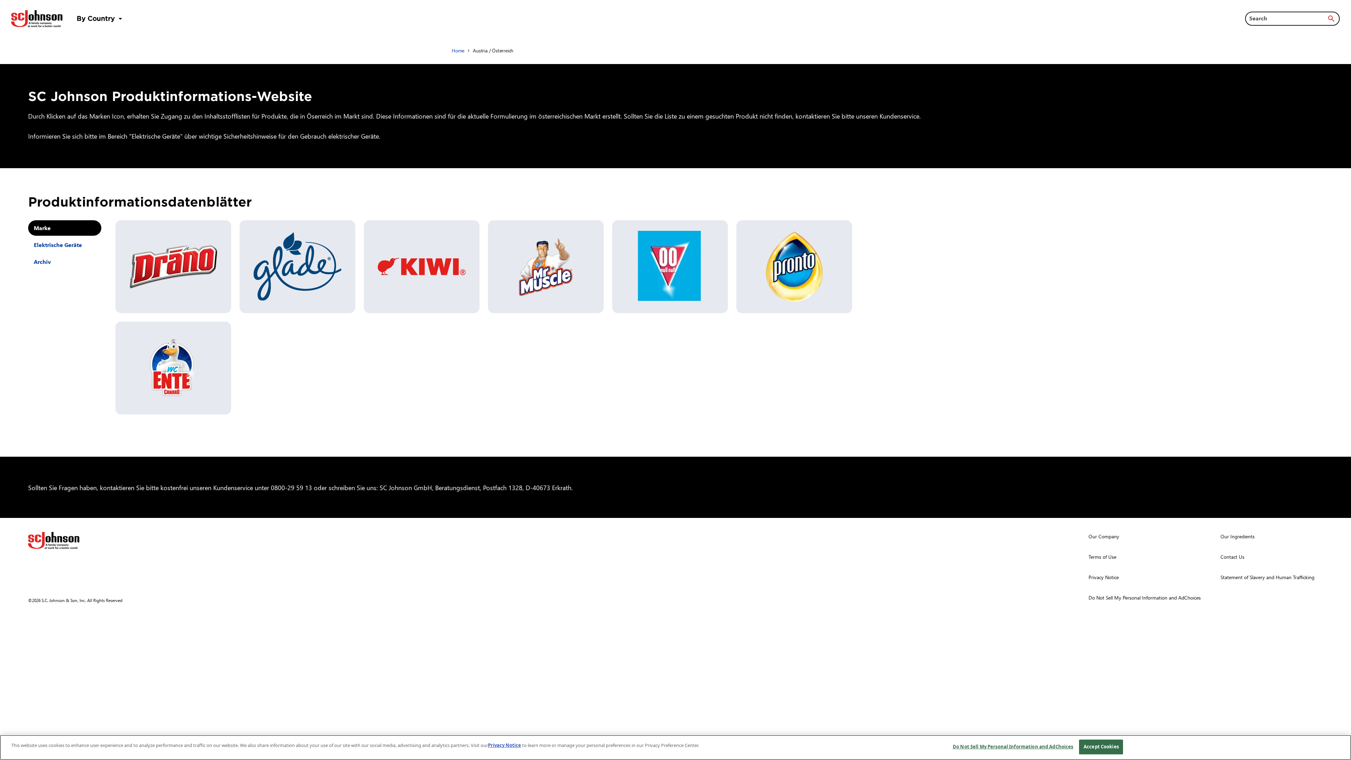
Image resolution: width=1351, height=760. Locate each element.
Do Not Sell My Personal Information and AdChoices (1013, 746)
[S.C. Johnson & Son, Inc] (54, 540)
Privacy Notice (504, 745)
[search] (1331, 18)
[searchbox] (1288, 18)
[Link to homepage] (37, 18)
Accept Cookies (1101, 746)
